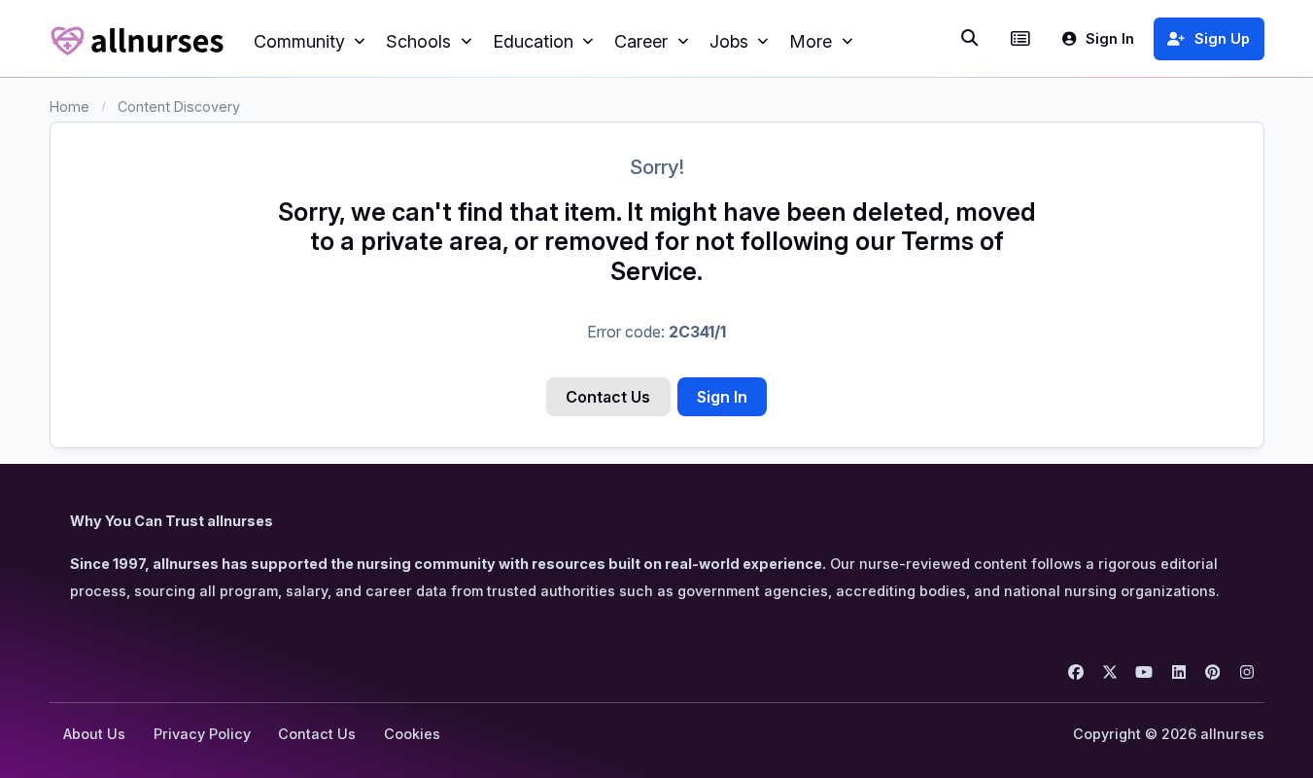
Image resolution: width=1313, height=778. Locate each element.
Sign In (722, 397)
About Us (94, 733)
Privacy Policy (202, 733)
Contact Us (608, 397)
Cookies (412, 733)
